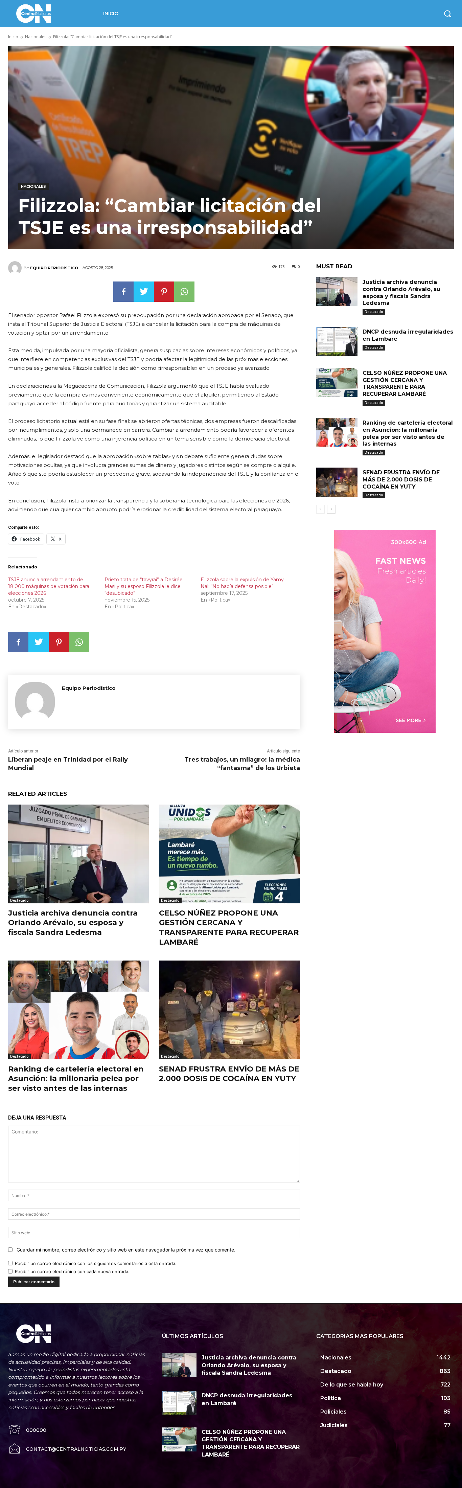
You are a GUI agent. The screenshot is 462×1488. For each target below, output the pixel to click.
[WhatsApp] (184, 291)
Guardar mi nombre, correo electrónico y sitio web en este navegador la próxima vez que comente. (126, 1250)
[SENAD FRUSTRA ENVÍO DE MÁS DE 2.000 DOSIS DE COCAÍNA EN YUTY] (229, 1010)
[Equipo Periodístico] (16, 268)
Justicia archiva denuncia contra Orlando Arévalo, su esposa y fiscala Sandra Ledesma (73, 922)
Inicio (13, 37)
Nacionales (35, 37)
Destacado (19, 900)
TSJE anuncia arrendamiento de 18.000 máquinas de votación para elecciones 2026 (48, 586)
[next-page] (331, 509)
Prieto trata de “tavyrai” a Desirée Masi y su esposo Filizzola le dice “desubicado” (144, 586)
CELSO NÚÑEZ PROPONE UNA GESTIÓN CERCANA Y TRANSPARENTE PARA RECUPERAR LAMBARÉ (229, 927)
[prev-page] (320, 509)
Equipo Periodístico (54, 268)
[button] (447, 13)
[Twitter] (144, 291)
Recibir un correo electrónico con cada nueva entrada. (72, 1271)
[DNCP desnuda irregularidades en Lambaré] (336, 341)
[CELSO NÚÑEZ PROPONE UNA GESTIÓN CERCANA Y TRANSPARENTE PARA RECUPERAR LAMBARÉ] (229, 854)
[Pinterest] (164, 291)
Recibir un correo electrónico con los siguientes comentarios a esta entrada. (96, 1263)
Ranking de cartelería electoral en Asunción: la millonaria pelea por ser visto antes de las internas (76, 1078)
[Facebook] (123, 291)
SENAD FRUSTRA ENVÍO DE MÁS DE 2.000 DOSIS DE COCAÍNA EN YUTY (229, 1073)
